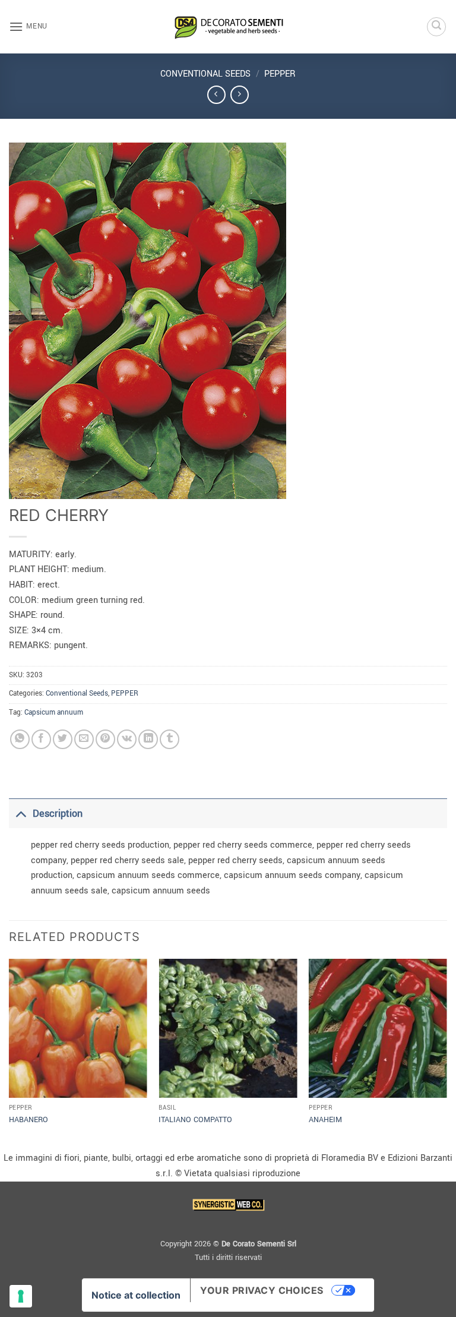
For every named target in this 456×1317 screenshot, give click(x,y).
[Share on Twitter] (62, 739)
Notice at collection (135, 1295)
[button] (28, 26)
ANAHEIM (325, 1119)
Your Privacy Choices (262, 1290)
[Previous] (9, 1053)
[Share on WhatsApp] (20, 739)
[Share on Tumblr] (169, 739)
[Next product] (216, 95)
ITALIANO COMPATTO (195, 1119)
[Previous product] (239, 95)
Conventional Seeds (205, 74)
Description (58, 813)
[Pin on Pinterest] (105, 739)
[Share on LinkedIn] (148, 739)
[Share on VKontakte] (127, 739)
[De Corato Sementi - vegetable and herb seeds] (228, 26)
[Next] (446, 1053)
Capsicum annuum (53, 713)
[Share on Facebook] (41, 739)
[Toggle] (20, 813)
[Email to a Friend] (84, 739)
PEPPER (280, 74)
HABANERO (28, 1119)
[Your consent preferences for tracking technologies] (21, 1296)
